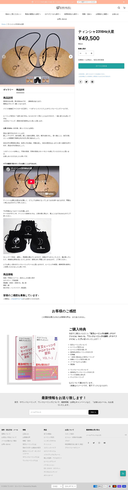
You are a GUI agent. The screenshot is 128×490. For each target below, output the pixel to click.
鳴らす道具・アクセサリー (53, 458)
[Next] (71, 57)
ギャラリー (8, 89)
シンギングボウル (50, 441)
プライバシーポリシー (72, 448)
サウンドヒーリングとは (31, 457)
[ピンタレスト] (92, 82)
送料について (6, 434)
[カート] (124, 8)
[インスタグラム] (99, 443)
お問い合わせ (62, 19)
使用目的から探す (71, 14)
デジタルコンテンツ (50, 472)
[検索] (119, 8)
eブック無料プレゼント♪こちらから (87, 2)
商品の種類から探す (32, 14)
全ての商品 (47, 434)
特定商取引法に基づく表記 (74, 444)
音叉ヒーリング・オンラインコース (32, 452)
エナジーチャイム (50, 451)
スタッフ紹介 (69, 434)
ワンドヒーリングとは (30, 460)
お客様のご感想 (101, 14)
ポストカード (48, 475)
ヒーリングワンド (50, 461)
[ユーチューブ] (104, 443)
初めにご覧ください (13, 14)
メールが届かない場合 (9, 441)
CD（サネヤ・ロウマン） (52, 468)
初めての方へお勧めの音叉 (32, 448)
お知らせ (115, 14)
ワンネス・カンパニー (14, 486)
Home (4, 24)
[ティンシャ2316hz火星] (37, 57)
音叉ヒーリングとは (29, 444)
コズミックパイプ (50, 448)
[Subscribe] (125, 435)
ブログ (67, 441)
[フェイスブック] (80, 82)
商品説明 (20, 89)
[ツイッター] (86, 82)
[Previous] (4, 57)
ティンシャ (47, 444)
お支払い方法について (9, 437)
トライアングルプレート (52, 455)
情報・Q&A (86, 14)
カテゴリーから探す (52, 14)
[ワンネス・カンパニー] (64, 8)
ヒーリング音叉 (49, 437)
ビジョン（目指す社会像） (74, 437)
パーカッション (49, 465)
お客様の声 (26, 437)
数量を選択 (82, 49)
